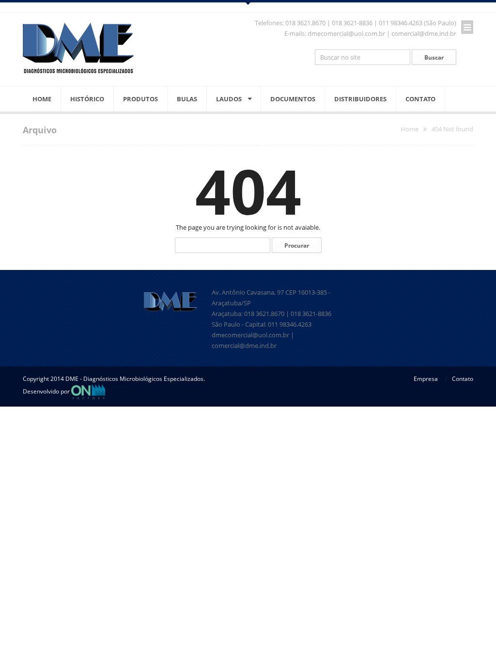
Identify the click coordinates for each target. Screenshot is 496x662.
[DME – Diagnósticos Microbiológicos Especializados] (78, 47)
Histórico (87, 99)
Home (41, 99)
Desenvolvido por (47, 391)
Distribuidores (360, 99)
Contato (420, 99)
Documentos (292, 99)
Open (248, 2)
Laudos (229, 99)
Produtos (140, 99)
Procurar (296, 245)
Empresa (426, 379)
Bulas (187, 99)
